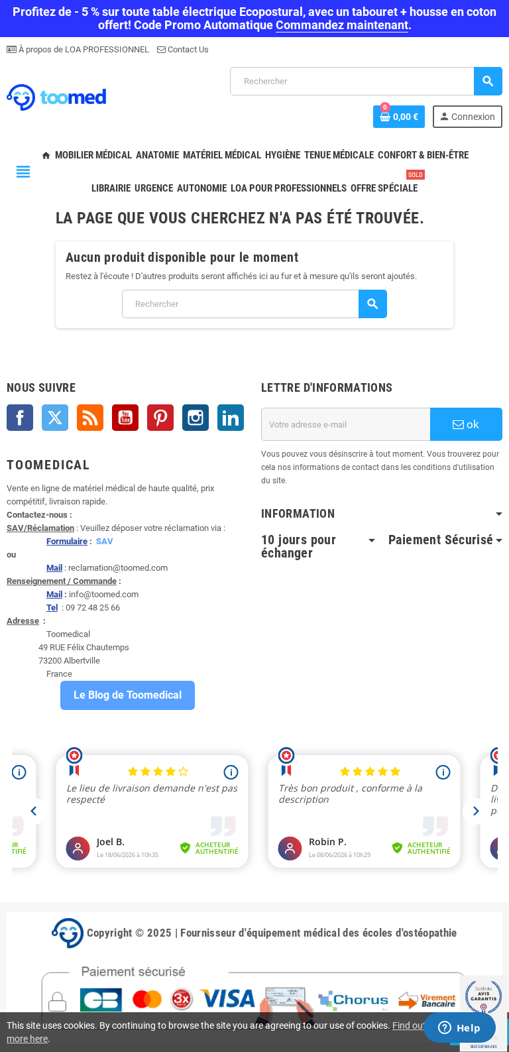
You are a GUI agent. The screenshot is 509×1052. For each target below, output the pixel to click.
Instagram (195, 417)
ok (471, 424)
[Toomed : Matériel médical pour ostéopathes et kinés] (56, 96)
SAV (104, 541)
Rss (90, 417)
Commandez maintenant (342, 25)
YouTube (125, 417)
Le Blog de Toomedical (128, 695)
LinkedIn (230, 417)
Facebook (20, 417)
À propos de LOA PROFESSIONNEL (83, 49)
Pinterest (160, 417)
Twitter (55, 417)
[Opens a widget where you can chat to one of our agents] (459, 1028)
